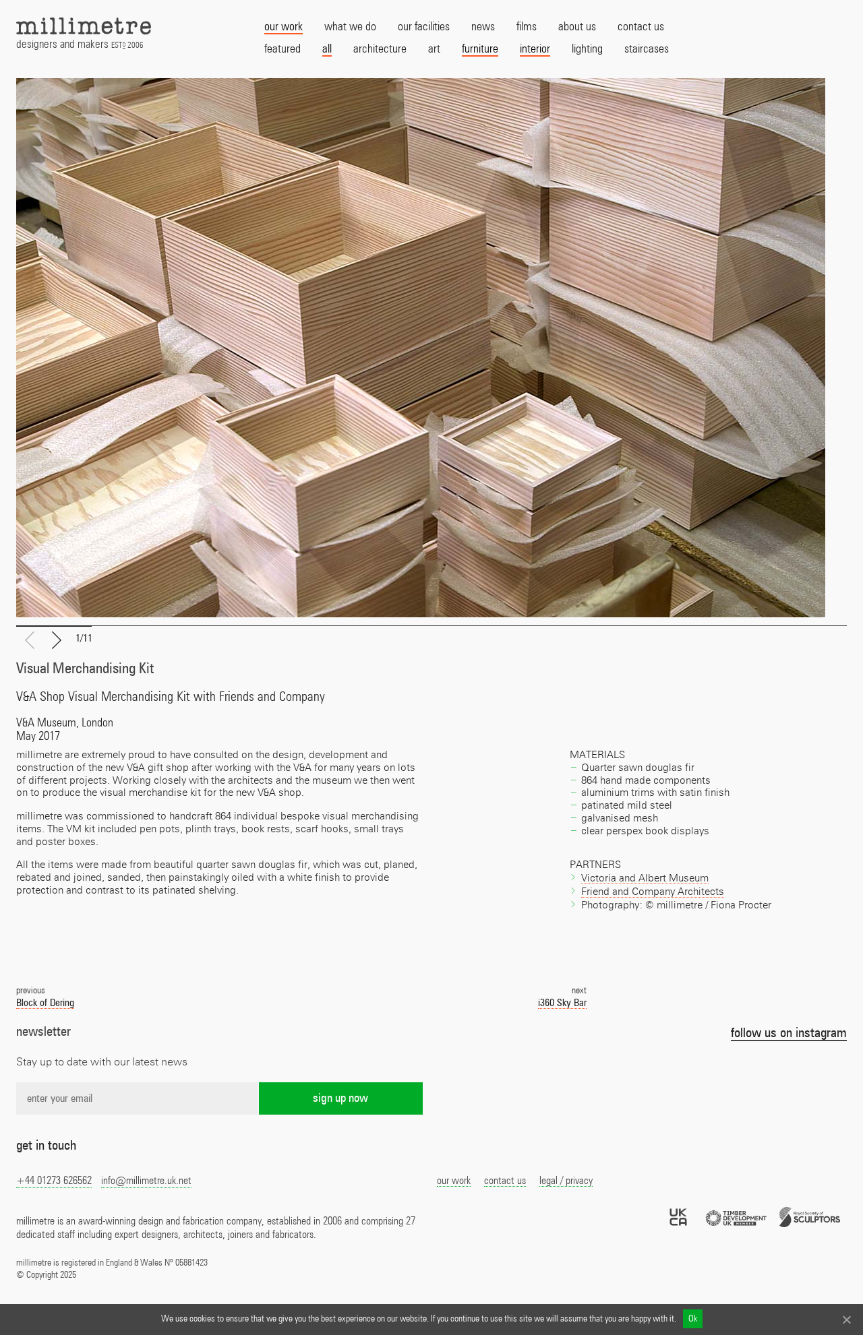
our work (454, 1180)
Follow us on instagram (789, 1033)
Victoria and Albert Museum (645, 878)
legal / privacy (566, 1180)
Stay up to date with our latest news (101, 1062)
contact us (505, 1180)
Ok (692, 1319)
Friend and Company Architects (652, 892)
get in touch (46, 1145)
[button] (56, 640)
